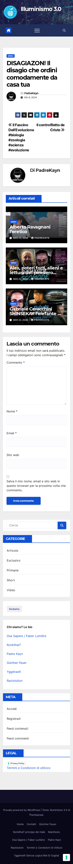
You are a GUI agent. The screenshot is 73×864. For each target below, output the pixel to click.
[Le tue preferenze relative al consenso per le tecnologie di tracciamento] (66, 857)
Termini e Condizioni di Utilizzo (44, 847)
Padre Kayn (15, 654)
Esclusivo (13, 560)
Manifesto (54, 831)
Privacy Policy (17, 763)
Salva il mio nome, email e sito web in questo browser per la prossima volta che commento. (36, 485)
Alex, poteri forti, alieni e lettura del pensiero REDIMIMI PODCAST (36, 272)
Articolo (13, 550)
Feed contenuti (17, 728)
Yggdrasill (14, 672)
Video (10, 56)
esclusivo (14, 609)
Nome (12, 411)
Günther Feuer (17, 663)
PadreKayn (31, 93)
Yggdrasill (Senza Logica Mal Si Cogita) (36, 855)
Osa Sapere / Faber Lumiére (26, 636)
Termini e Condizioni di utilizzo (29, 768)
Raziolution (14, 680)
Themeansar (36, 814)
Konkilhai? (14, 645)
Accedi (12, 709)
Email (12, 433)
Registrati (14, 718)
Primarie (13, 570)
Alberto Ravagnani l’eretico (30, 229)
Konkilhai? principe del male (29, 831)
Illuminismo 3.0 (41, 9)
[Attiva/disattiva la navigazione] (37, 30)
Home (20, 824)
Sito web (13, 455)
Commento (16, 362)
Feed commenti (18, 738)
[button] (64, 30)
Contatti (31, 824)
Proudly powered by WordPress (22, 809)
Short (11, 580)
